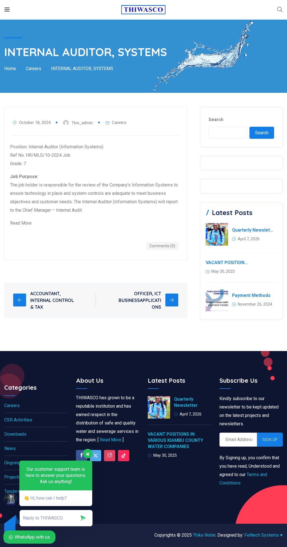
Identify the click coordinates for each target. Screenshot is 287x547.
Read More (110, 439)
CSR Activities (18, 420)
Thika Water (204, 535)
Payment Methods (251, 295)
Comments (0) (162, 246)
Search (216, 119)
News (10, 448)
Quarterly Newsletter (253, 230)
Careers (33, 68)
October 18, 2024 (34, 122)
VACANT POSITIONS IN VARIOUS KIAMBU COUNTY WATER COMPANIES (227, 262)
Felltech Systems (263, 535)
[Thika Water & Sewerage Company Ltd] (143, 9)
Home (10, 68)
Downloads (15, 434)
